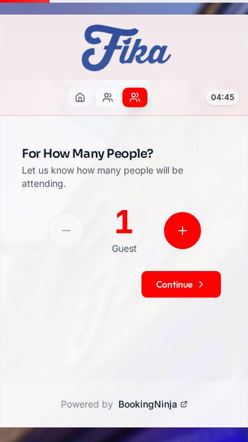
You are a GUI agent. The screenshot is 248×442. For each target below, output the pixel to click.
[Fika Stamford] (107, 97)
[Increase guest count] (182, 230)
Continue (174, 284)
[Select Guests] (134, 97)
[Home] (80, 97)
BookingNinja (147, 404)
